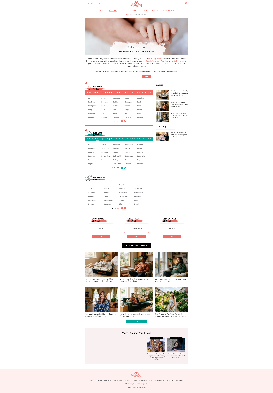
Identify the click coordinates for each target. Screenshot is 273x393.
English (148, 61)
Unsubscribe (159, 380)
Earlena (128, 117)
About (91, 380)
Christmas (92, 200)
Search (147, 76)
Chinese (137, 196)
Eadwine (91, 160)
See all (136, 321)
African (91, 185)
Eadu (139, 106)
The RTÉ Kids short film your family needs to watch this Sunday (176, 356)
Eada (127, 98)
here (175, 71)
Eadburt (91, 148)
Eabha (103, 98)
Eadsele (140, 152)
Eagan (139, 160)
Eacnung (116, 98)
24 (118, 168)
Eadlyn (91, 152)
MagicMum (180, 380)
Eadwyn (116, 160)
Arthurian (123, 189)
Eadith (103, 106)
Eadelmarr (105, 148)
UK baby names (160, 63)
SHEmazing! (129, 384)
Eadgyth (128, 102)
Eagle (103, 110)
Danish (91, 204)
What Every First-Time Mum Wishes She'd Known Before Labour (179, 104)
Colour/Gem (108, 200)
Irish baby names (155, 58)
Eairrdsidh (117, 164)
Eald (114, 110)
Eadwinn (104, 160)
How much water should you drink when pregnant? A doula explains (100, 315)
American (156, 61)
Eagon (103, 164)
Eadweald (117, 156)
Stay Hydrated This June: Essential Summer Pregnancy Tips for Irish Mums (170, 315)
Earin (127, 113)
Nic (101, 228)
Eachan (103, 145)
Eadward (91, 156)
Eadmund (104, 152)
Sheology (142, 387)
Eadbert (140, 145)
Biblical (106, 193)
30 (118, 121)
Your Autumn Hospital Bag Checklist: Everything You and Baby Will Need (179, 93)
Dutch (136, 204)
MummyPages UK (142, 384)
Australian (138, 189)
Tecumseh (136, 228)
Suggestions (143, 380)
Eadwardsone (106, 156)
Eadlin (115, 106)
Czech (136, 200)
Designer (107, 204)
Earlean (91, 117)
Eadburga (104, 102)
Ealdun (140, 164)
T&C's (151, 380)
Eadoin (127, 106)
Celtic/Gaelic (124, 196)
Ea (89, 98)
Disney (121, 204)
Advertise (99, 380)
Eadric (127, 152)
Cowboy (122, 200)
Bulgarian (123, 193)
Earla (139, 113)
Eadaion (140, 98)
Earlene (140, 117)
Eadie (139, 102)
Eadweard (129, 156)
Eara (102, 113)
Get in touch (170, 380)
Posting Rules (118, 380)
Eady (90, 110)
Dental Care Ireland (139, 14)
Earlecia (104, 117)
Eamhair (91, 113)
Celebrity (91, 196)
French (164, 61)
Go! (100, 236)
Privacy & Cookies (131, 380)
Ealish (139, 110)
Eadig (139, 148)
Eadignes (92, 106)
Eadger (128, 148)
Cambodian (138, 193)
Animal (91, 189)
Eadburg (91, 102)
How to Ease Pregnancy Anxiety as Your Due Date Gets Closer (179, 115)
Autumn (91, 193)
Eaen (127, 160)
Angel (121, 185)
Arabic (106, 189)
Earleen (116, 117)
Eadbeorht (129, 145)
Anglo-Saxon (139, 185)
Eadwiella (141, 156)
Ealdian (128, 164)
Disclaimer (107, 380)
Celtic (106, 196)
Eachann (116, 145)
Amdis (172, 228)
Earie (115, 113)
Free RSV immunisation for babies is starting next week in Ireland (179, 135)
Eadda (115, 102)
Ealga (127, 110)
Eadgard (116, 148)
